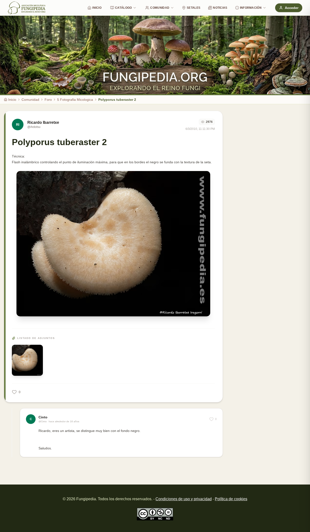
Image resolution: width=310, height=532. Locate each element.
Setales (193, 7)
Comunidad (159, 7)
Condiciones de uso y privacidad (183, 499)
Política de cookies (231, 499)
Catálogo (123, 7)
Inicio (96, 7)
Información (251, 7)
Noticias (220, 7)
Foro (48, 100)
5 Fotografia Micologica (75, 100)
